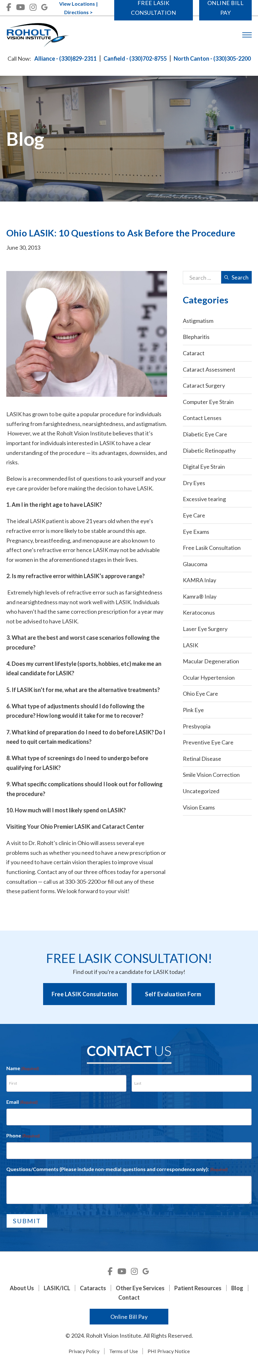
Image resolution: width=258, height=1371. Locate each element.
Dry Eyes (194, 482)
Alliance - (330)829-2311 (65, 58)
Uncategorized (201, 791)
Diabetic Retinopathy (209, 450)
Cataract (194, 353)
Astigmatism (198, 320)
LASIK (190, 645)
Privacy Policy (84, 1351)
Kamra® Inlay (199, 596)
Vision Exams (199, 807)
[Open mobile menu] (247, 34)
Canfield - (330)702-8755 (135, 58)
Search (240, 277)
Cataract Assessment (209, 369)
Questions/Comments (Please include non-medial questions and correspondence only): (117, 1169)
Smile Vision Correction (211, 774)
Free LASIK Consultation (85, 994)
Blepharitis (196, 336)
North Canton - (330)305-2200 (212, 58)
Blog (237, 1288)
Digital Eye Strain (204, 466)
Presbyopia (196, 726)
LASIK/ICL (57, 1288)
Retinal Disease (202, 758)
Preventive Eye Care (208, 742)
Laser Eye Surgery (205, 628)
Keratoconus (199, 612)
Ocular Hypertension (209, 677)
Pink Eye (193, 709)
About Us (22, 1288)
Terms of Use (123, 1351)
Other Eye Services (140, 1288)
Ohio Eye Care (200, 693)
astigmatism (150, 423)
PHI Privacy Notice (169, 1351)
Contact (129, 1297)
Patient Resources (198, 1288)
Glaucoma (195, 564)
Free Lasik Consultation (212, 547)
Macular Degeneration (211, 661)
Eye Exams (196, 531)
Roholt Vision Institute (84, 433)
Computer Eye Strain (208, 401)
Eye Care (194, 515)
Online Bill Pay (129, 1316)
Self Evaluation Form (173, 994)
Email (22, 1102)
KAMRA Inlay (199, 580)
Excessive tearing (204, 498)
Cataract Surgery (204, 385)
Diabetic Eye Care (205, 434)
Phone (23, 1135)
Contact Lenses (202, 417)
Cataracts (93, 1288)
